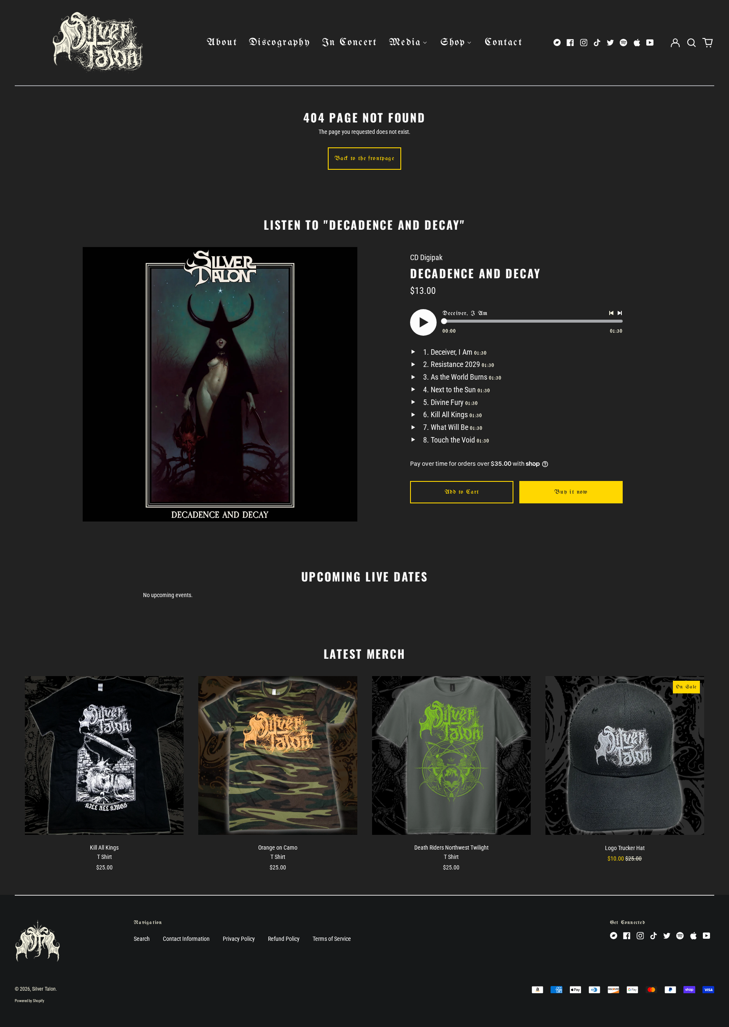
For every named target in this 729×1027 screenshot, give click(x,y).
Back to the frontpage (364, 158)
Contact (503, 42)
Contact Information (186, 938)
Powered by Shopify (29, 1001)
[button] (691, 42)
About (222, 42)
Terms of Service (332, 938)
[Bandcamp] (557, 42)
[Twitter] (610, 42)
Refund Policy (284, 938)
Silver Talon (44, 989)
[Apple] (637, 42)
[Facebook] (570, 42)
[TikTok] (597, 42)
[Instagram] (584, 42)
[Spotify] (623, 42)
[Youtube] (650, 42)
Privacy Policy (239, 938)
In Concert (349, 42)
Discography (279, 42)
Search (142, 938)
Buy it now (571, 492)
